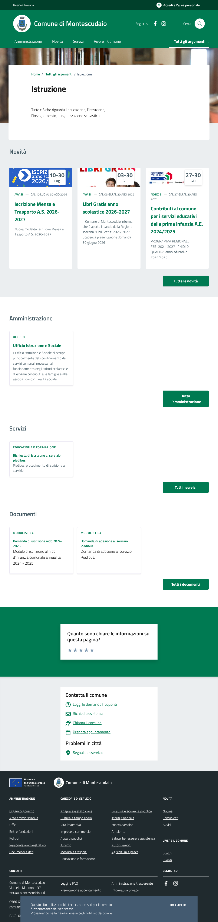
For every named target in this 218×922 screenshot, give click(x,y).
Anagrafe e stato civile (76, 811)
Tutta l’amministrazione (186, 399)
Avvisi (18, 194)
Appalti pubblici (71, 838)
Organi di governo (21, 811)
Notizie (156, 194)
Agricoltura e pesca (125, 851)
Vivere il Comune (107, 41)
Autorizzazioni (121, 845)
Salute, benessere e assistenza (133, 838)
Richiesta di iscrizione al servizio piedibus (36, 458)
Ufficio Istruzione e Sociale (37, 345)
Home (35, 74)
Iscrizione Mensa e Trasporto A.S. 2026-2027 (37, 211)
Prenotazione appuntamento (80, 890)
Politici (14, 838)
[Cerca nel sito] (200, 23)
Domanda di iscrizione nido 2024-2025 (37, 543)
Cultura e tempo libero (76, 817)
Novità (57, 41)
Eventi (167, 860)
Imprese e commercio (75, 831)
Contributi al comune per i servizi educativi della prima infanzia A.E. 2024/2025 (177, 220)
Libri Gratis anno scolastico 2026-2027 (106, 207)
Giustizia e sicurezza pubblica (132, 811)
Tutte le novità (186, 281)
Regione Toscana (23, 5)
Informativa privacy (125, 890)
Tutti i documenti (185, 584)
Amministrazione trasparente (132, 883)
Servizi (78, 41)
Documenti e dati (21, 851)
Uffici (12, 824)
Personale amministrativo (27, 845)
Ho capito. (178, 905)
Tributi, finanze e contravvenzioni (123, 821)
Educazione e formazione (78, 858)
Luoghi (167, 853)
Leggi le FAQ (69, 883)
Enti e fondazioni (21, 831)
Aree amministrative (23, 817)
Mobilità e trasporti (73, 851)
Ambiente (118, 831)
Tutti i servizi (185, 487)
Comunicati (170, 817)
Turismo (65, 845)
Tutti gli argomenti (59, 74)
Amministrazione (28, 41)
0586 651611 (19, 901)
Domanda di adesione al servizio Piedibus (104, 543)
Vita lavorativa (70, 824)
